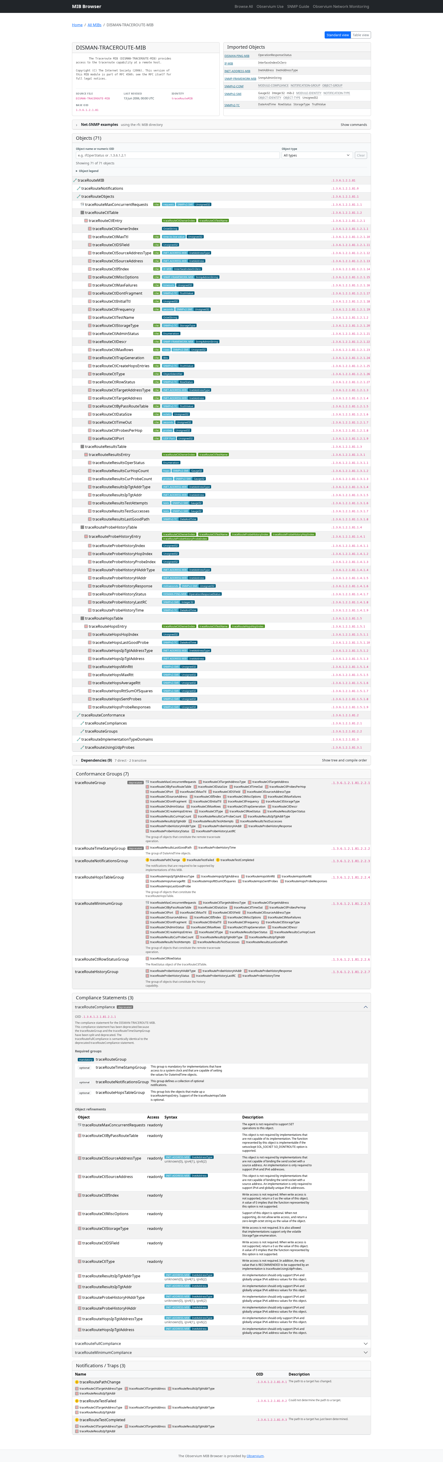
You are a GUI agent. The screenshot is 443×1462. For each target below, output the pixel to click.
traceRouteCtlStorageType (116, 325)
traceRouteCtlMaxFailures (115, 285)
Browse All (244, 6)
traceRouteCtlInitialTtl (112, 301)
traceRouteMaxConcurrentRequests (116, 204)
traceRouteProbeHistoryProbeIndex (185, 538)
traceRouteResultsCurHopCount (121, 470)
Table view (361, 35)
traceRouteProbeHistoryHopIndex (293, 534)
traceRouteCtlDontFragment (117, 293)
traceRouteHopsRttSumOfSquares (123, 690)
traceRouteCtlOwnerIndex (179, 220)
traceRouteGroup (90, 782)
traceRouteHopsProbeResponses (122, 707)
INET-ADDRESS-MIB (237, 71)
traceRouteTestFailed (200, 860)
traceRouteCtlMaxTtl (110, 236)
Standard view (338, 35)
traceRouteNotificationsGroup (101, 860)
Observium (255, 1456)
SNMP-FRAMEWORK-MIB (240, 79)
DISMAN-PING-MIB (236, 56)
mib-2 (290, 93)
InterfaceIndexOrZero (272, 63)
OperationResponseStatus (275, 55)
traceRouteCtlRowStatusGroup (102, 959)
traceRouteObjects (97, 196)
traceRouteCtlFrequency (114, 309)
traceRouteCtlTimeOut (112, 422)
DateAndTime (267, 104)
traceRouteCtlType (109, 373)
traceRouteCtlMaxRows (113, 349)
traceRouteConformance (103, 715)
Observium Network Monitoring (341, 6)
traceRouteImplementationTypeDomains (117, 739)
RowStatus (284, 104)
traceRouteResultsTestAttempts (120, 503)
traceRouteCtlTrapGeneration (118, 357)
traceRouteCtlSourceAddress (118, 260)
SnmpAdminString (269, 78)
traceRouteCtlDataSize (112, 414)
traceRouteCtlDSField (111, 244)
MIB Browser (86, 6)
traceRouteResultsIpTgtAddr (117, 494)
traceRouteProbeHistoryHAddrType (124, 569)
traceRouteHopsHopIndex (247, 626)
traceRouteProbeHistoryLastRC (120, 602)
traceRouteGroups (101, 731)
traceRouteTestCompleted (237, 860)
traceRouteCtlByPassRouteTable (120, 406)
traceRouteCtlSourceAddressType (122, 252)
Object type (289, 149)
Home (77, 24)
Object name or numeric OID (95, 149)
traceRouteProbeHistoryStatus (119, 594)
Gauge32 (264, 93)
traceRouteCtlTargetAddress (117, 398)
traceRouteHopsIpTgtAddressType (123, 650)
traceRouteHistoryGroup (96, 971)
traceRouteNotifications (102, 188)
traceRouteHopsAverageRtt (117, 682)
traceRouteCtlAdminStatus (116, 333)
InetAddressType (287, 70)
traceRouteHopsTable (104, 618)
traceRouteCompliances (106, 723)
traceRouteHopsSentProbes (117, 698)
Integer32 (278, 93)
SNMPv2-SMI (232, 94)
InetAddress (266, 70)
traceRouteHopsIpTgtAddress (118, 658)
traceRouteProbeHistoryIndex (250, 534)
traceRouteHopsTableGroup (99, 877)
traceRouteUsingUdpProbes (110, 747)
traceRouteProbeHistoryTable (111, 527)
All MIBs (95, 24)
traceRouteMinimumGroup (99, 903)
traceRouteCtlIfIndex (111, 269)
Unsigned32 (310, 98)
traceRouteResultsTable (105, 446)
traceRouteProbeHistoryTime (118, 610)
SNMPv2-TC (232, 105)
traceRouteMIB (91, 180)
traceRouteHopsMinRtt (113, 666)
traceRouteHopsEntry (108, 626)
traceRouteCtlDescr (110, 341)
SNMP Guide (298, 6)
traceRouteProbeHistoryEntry (115, 536)
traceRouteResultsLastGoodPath (121, 519)
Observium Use (270, 6)
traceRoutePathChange (165, 860)
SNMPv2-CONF (234, 86)
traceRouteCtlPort (108, 438)
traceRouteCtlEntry (105, 220)
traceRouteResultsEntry (109, 454)
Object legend (89, 171)
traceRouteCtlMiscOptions (116, 277)
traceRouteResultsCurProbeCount (122, 478)
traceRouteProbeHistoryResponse (122, 586)
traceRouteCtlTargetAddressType (121, 390)
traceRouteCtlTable (101, 212)
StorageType (301, 104)
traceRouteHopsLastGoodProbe (121, 642)
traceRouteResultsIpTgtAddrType (121, 486)
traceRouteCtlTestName (213, 220)
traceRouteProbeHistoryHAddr (120, 577)
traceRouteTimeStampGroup (100, 848)
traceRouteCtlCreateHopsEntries (121, 365)
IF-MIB (228, 63)
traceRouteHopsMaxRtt (113, 674)
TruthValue (319, 104)
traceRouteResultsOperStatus (119, 462)
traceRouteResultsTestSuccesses (121, 511)
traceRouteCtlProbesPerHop (117, 430)
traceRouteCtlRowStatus (114, 382)
